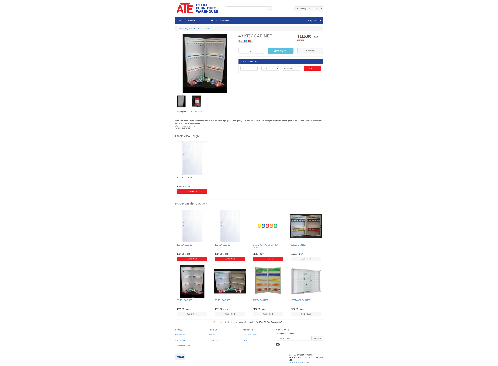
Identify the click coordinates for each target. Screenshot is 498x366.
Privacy (245, 340)
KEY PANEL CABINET (300, 300)
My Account (180, 335)
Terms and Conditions (251, 335)
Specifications (196, 111)
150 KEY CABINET (185, 177)
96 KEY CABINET (260, 300)
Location (202, 20)
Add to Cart (192, 191)
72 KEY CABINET (222, 300)
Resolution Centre (182, 346)
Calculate (313, 68)
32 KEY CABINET (298, 245)
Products (191, 20)
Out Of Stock (306, 259)
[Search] (269, 8)
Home (181, 20)
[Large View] (181, 101)
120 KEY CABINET (185, 245)
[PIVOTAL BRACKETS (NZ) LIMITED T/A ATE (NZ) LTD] (198, 7)
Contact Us (225, 20)
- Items (308, 9)
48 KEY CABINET (205, 29)
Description (181, 111)
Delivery (213, 20)
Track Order (180, 340)
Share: (241, 41)
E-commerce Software (296, 362)
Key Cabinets (190, 29)
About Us (212, 335)
